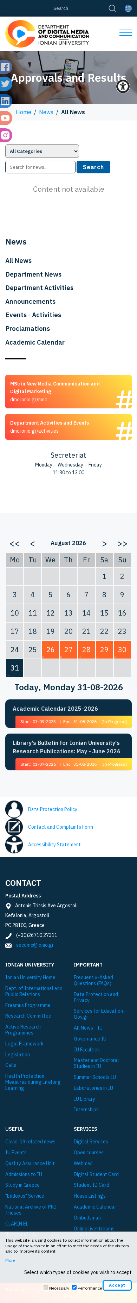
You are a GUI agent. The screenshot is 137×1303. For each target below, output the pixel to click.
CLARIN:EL (16, 1224)
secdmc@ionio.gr (35, 945)
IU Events (16, 1153)
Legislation (17, 1055)
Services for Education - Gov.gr (100, 1014)
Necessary (59, 1288)
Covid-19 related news (30, 1142)
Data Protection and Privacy (96, 998)
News (46, 112)
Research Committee (28, 1016)
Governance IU (90, 1039)
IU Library (84, 1099)
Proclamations (27, 328)
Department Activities (39, 287)
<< (14, 543)
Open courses (89, 1153)
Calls (11, 1065)
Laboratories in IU (93, 1088)
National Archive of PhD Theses (31, 1210)
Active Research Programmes (23, 1030)
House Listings (90, 1196)
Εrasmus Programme (28, 1005)
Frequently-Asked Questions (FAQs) (93, 981)
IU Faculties (87, 1050)
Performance (90, 1288)
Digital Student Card (96, 1175)
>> (122, 543)
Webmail (83, 1164)
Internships (86, 1110)
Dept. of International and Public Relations (34, 992)
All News (18, 260)
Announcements (30, 301)
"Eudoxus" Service (24, 1196)
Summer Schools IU (95, 1077)
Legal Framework (24, 1044)
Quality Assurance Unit (30, 1164)
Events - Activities (33, 314)
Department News (33, 274)
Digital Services (91, 1142)
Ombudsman (87, 1218)
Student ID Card (91, 1185)
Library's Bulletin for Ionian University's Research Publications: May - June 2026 (66, 747)
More (10, 1260)
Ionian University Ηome (30, 978)
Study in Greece (22, 1185)
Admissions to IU (23, 1175)
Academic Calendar (35, 342)
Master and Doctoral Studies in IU (96, 1063)
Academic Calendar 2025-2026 (55, 708)
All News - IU (88, 1028)
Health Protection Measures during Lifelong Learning (33, 1082)
